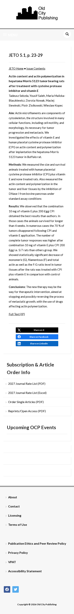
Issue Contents (35, 68)
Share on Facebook (39, 337)
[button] (10, 35)
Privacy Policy (18, 552)
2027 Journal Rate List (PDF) (26, 383)
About (12, 497)
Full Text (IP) (17, 314)
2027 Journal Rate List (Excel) (27, 392)
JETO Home (16, 68)
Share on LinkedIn (39, 343)
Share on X (39, 330)
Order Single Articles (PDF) (26, 402)
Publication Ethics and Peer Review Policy (37, 543)
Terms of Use (17, 524)
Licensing (14, 515)
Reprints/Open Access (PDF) (27, 411)
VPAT (12, 562)
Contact (14, 506)
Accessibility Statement (25, 571)
